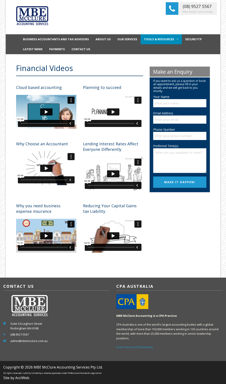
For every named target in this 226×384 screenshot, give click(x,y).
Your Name (161, 97)
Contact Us (81, 49)
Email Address (163, 113)
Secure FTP (193, 39)
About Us (103, 39)
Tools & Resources (159, 39)
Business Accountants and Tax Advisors (56, 39)
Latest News (33, 49)
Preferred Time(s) (165, 146)
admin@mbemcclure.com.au (29, 341)
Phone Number (164, 129)
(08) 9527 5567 (19, 334)
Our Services (127, 39)
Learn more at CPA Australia (134, 347)
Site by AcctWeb (16, 377)
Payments (57, 49)
